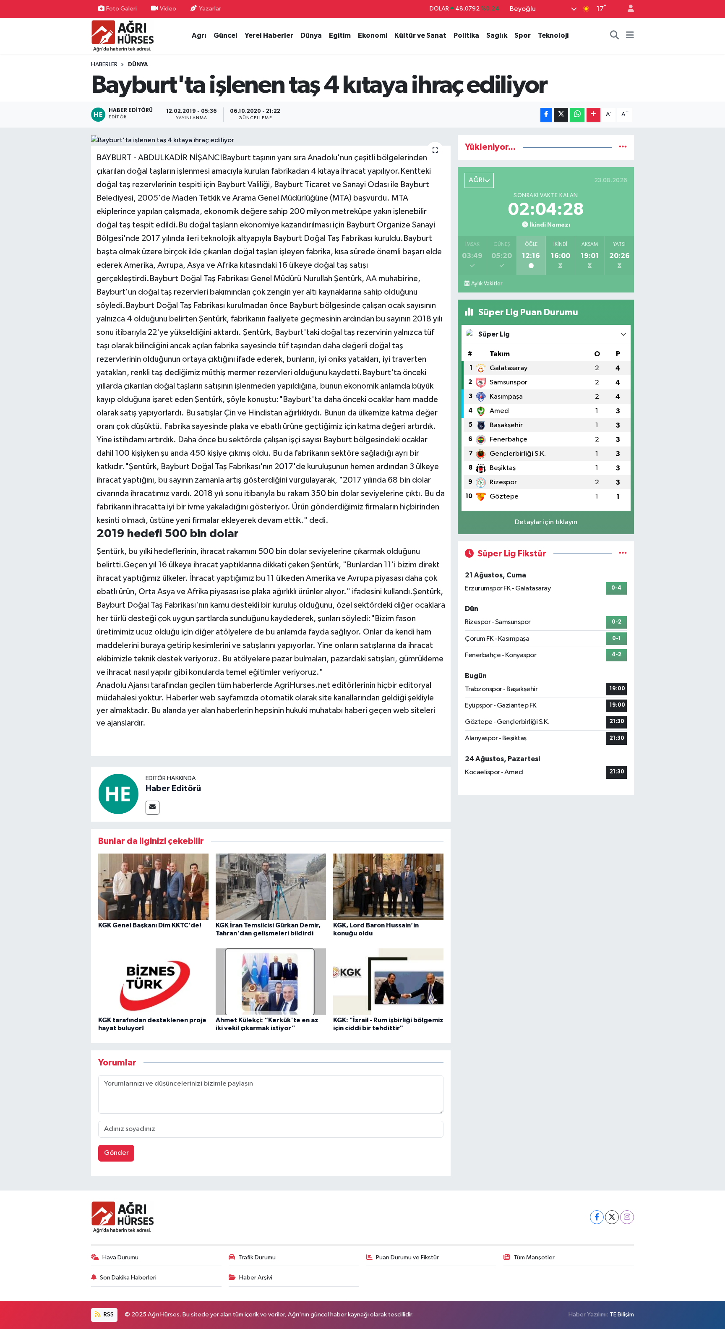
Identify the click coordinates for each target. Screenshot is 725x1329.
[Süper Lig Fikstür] (623, 553)
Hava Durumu (120, 1257)
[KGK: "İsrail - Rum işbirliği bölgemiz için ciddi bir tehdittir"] (388, 981)
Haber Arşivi (255, 1277)
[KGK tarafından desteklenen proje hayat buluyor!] (153, 981)
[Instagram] (627, 1217)
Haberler (104, 65)
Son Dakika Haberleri (128, 1277)
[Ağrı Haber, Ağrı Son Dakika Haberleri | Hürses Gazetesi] (122, 35)
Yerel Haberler (269, 35)
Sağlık (496, 35)
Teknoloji (553, 35)
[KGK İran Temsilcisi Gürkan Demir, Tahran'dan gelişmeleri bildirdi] (271, 886)
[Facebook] (597, 1217)
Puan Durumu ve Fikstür (407, 1257)
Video (168, 8)
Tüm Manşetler (534, 1257)
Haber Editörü (173, 788)
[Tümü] (623, 147)
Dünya (311, 35)
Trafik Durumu (257, 1257)
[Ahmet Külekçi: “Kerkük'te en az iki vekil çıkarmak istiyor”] (271, 981)
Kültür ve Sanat (420, 35)
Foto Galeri (121, 8)
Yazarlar (210, 8)
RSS (108, 1314)
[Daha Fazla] (593, 115)
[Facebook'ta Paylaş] (546, 115)
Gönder (116, 1153)
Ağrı (199, 35)
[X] (612, 1217)
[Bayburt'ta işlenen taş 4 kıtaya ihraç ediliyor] (271, 140)
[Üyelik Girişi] (627, 9)
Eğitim (340, 35)
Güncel (225, 35)
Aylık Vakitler (486, 284)
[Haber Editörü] (118, 793)
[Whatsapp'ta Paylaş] (577, 115)
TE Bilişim (622, 1314)
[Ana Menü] (630, 35)
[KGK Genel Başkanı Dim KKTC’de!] (153, 886)
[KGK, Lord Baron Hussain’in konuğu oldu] (388, 886)
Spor (522, 35)
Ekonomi (372, 35)
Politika (466, 35)
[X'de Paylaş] (561, 115)
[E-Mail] (152, 808)
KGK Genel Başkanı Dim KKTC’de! (149, 925)
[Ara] (615, 35)
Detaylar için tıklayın (546, 522)
